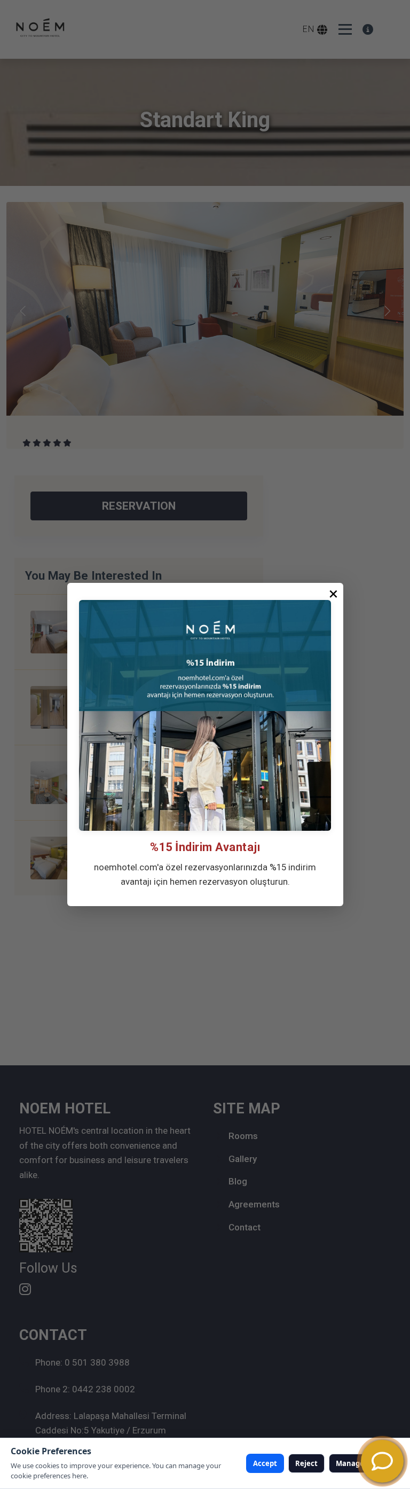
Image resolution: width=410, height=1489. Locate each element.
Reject (306, 1463)
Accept (265, 1463)
